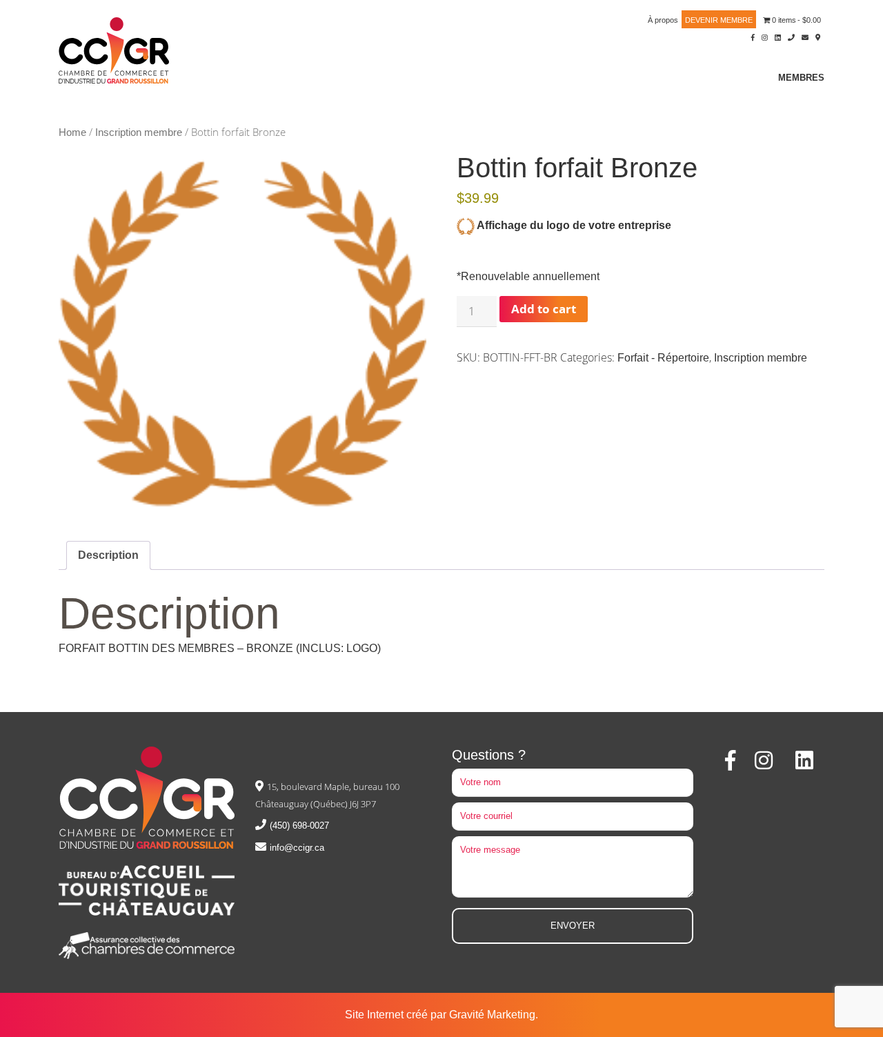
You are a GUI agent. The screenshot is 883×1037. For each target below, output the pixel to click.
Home (72, 132)
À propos (663, 20)
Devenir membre (719, 20)
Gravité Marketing (492, 1014)
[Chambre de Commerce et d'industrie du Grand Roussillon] (114, 49)
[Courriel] (805, 36)
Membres (801, 77)
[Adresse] (818, 36)
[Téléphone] (791, 36)
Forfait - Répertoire (663, 358)
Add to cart (543, 309)
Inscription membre (138, 132)
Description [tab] (108, 555)
